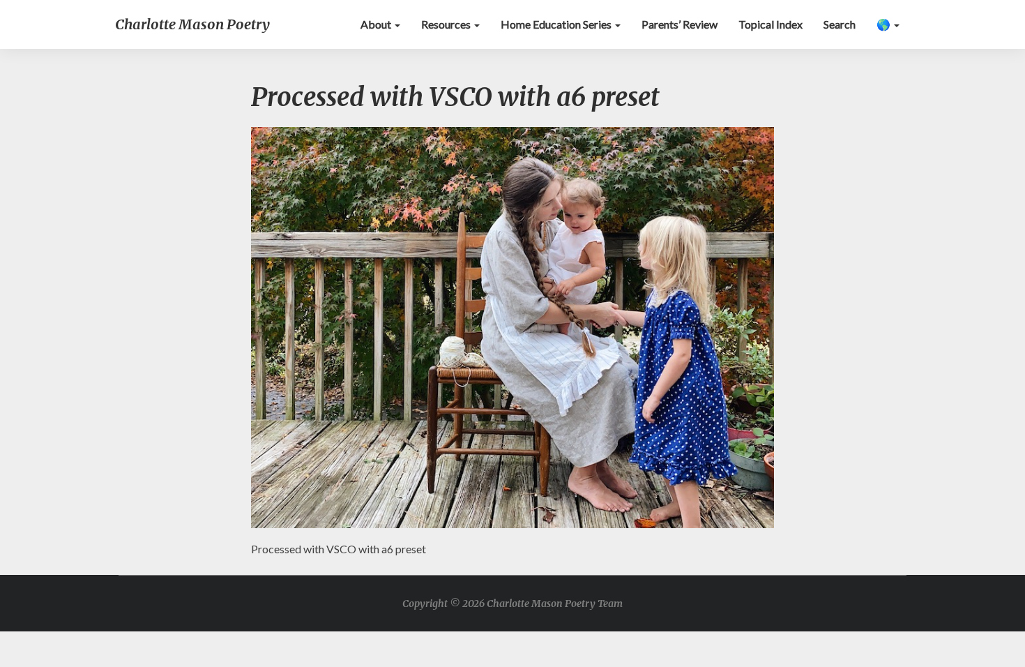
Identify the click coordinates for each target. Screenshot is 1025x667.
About (376, 24)
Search (839, 24)
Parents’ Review (679, 24)
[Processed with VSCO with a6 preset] (512, 331)
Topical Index (770, 24)
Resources (447, 24)
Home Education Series (557, 24)
